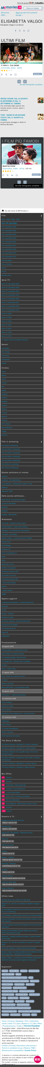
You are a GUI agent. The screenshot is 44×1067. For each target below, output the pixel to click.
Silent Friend (6, 725)
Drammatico (7, 168)
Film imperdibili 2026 (9, 227)
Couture (4, 665)
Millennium (29, 1001)
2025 (13, 219)
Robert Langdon (7, 1001)
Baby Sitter (30, 984)
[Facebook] (15, 30)
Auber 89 (5, 632)
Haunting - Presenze (9, 863)
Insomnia (5, 839)
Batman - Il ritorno (8, 857)
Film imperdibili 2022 (9, 242)
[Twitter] (20, 30)
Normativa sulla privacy (26, 1045)
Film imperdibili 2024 (9, 234)
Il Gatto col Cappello (9, 568)
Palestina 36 (6, 549)
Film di (4, 268)
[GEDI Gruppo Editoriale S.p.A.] (31, 3)
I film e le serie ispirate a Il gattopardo (15, 981)
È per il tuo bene (10, 65)
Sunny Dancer (6, 710)
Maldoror (5, 487)
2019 (21, 168)
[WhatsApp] (28, 30)
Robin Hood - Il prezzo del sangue (13, 500)
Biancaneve (34, 981)
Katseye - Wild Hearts (9, 515)
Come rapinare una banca (11, 736)
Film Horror (6, 356)
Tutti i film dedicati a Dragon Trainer (14, 978)
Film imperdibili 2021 (9, 245)
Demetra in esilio (7, 617)
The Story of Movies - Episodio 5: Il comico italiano (19, 763)
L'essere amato (7, 590)
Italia (13, 68)
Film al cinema (7, 264)
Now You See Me (8, 974)
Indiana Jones (13, 998)
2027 (3, 219)
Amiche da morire (8, 845)
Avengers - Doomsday (9, 534)
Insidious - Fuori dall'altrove (11, 480)
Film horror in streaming (10, 468)
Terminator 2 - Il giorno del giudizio (14, 695)
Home (4, 1021)
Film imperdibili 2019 (9, 253)
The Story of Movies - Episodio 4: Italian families (18, 767)
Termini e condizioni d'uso (12, 1048)
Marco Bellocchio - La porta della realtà (15, 687)
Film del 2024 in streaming (11, 453)
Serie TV (11, 1023)
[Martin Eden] (21, 154)
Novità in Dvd (6, 275)
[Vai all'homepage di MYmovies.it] (11, 9)
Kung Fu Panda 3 (8, 888)
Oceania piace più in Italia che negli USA (16, 900)
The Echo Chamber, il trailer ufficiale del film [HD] (19, 948)
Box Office (38, 1023)
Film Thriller (6, 352)
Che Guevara (15, 1015)
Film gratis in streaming (10, 445)
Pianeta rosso (6, 826)
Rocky (34, 1015)
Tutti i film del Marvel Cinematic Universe (16, 1008)
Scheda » (37, 74)
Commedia (5, 68)
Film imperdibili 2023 (9, 238)
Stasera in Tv (27, 1023)
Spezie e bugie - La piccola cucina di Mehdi (17, 538)
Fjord (3, 560)
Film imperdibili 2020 (9, 249)
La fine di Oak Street (9, 503)
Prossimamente (9, 1026)
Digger (4, 594)
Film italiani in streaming (10, 464)
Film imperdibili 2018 (9, 257)
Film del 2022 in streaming (11, 460)
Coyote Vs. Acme (7, 706)
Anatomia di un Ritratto (10, 625)
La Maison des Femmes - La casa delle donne (18, 602)
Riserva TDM (29, 1048)
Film (26, 1021)
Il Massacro (6, 636)
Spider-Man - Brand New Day (16, 785)
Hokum (9, 811)
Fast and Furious (23, 1005)
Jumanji (4, 851)
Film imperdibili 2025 (9, 230)
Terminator (26, 1015)
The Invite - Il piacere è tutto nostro (14, 523)
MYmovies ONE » (5, 13)
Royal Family (6, 988)
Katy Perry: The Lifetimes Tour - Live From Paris (18, 713)
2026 (8, 219)
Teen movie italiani (8, 1005)
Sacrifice (5, 507)
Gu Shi (4, 610)
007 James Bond (21, 994)
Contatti (12, 1045)
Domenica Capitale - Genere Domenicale (16, 621)
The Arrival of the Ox (9, 628)
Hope (3, 557)
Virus (4, 998)
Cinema (11, 1021)
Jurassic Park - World (9, 991)
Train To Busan (7, 702)
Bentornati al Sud (8, 564)
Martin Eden (9, 166)
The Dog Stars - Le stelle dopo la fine (14, 650)
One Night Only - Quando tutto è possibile (16, 661)
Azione (4, 363)
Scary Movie (14, 971)
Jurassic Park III (7, 876)
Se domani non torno (9, 575)
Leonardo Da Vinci (19, 988)
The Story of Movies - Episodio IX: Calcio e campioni (20, 744)
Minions (5, 971)
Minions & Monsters (12, 800)
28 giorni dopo (34, 971)
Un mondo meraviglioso (10, 728)
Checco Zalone (7, 984)
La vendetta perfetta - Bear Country (14, 657)
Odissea (9, 781)
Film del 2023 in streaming (11, 456)
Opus (31, 978)
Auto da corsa (34, 994)
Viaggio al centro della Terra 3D (13, 820)
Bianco (4, 586)
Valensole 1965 (7, 491)
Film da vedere (7, 260)
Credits (5, 1045)
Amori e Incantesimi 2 (9, 553)
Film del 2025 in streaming (11, 449)
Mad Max (5, 1015)
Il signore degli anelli (9, 1011)
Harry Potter (19, 1001)
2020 (19, 68)
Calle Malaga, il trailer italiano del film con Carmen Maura (22, 915)
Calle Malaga (6, 545)
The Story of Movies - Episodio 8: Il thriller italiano (19, 748)
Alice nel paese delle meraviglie (29, 1011)
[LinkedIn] (24, 30)
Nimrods (5, 511)
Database (19, 1021)
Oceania (5, 476)
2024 (18, 219)
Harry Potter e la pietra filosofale (13, 654)
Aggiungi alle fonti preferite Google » (26, 13)
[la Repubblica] (39, 3)
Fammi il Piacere (7, 732)
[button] (37, 1059)
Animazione (6, 359)
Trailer (19, 1026)
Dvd (18, 1023)
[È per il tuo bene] (21, 53)
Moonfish (5, 606)
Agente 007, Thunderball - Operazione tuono (17, 833)
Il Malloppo (5, 721)
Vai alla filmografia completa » (32, 84)
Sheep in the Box (7, 684)
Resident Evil (6, 542)
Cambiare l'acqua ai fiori (10, 571)
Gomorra (24, 971)
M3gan (18, 974)
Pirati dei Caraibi (8, 994)
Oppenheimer (19, 984)
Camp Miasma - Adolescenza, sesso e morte (17, 484)
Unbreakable (24, 998)
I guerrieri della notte (9, 882)
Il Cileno (5, 680)
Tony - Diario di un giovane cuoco (13, 676)
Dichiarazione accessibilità (12, 1050)
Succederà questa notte (10, 579)
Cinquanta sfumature (27, 991)
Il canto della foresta (9, 583)
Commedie (5, 348)
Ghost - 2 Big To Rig (8, 669)
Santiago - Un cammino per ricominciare (16, 530)
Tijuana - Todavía (8, 614)
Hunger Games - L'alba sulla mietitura (15, 527)
